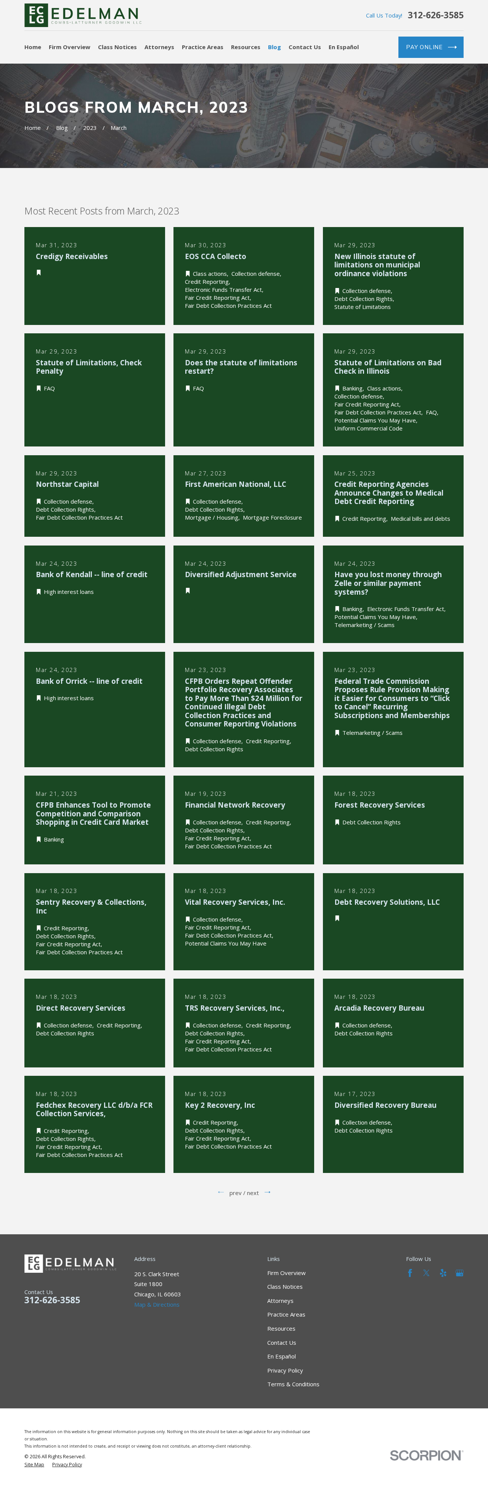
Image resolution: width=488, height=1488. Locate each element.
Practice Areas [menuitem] (202, 47)
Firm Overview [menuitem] (69, 47)
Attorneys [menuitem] (159, 47)
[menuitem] (34, 1464)
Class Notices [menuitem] (117, 47)
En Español (281, 1356)
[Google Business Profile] (460, 1273)
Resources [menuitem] (245, 47)
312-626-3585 (436, 15)
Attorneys (280, 1300)
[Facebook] (410, 1273)
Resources (281, 1328)
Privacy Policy (285, 1370)
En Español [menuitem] (344, 47)
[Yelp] (443, 1273)
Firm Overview (286, 1273)
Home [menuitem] (32, 47)
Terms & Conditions (293, 1384)
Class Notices (285, 1286)
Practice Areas (286, 1314)
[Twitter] (426, 1273)
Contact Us (281, 1342)
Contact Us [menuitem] (305, 47)
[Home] (82, 15)
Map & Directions (157, 1304)
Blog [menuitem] (274, 47)
